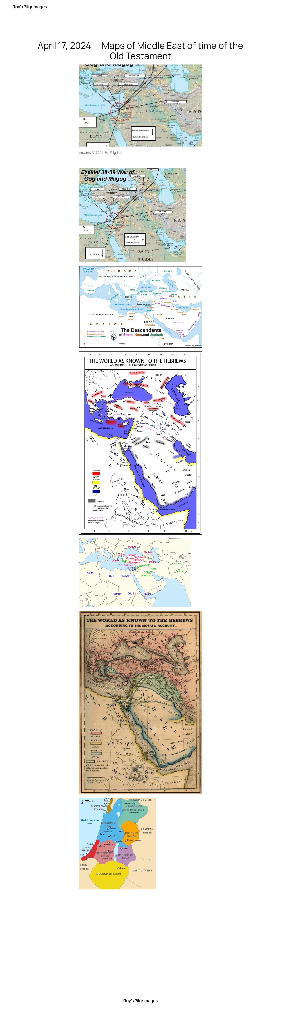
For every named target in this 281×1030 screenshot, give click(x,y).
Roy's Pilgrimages (29, 7)
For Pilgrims (113, 152)
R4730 (97, 152)
